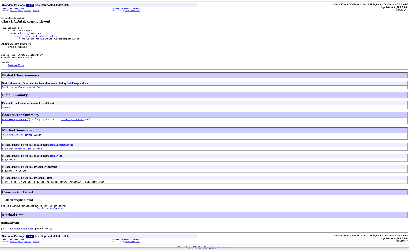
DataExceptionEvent (23, 57)
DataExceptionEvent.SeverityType (22, 87)
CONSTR (27, 11)
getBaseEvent (32, 135)
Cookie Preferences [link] (197, 249)
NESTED (13, 11)
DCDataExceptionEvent (15, 119)
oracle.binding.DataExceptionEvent (37, 36)
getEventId (8, 160)
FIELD (20, 11)
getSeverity (35, 149)
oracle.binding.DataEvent (26, 33)
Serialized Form (16, 65)
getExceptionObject (13, 149)
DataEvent (56, 155)
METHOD (36, 11)
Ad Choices (212, 249)
